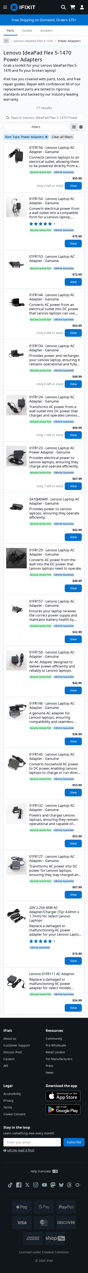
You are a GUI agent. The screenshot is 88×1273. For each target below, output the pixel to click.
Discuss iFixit (12, 1052)
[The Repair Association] (78, 1184)
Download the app (61, 1085)
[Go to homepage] (24, 7)
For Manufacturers (59, 1059)
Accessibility (12, 1094)
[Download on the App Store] (63, 1096)
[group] (77, 127)
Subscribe (74, 1142)
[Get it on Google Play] (63, 1109)
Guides (27, 30)
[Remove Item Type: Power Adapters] (46, 137)
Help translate (41, 1171)
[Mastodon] (53, 1184)
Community (54, 1038)
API (5, 1066)
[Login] (82, 7)
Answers (46, 30)
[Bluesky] (61, 1185)
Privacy (8, 1100)
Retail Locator (55, 1052)
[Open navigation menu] (5, 7)
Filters (36, 127)
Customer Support (16, 1045)
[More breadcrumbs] (6, 40)
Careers (9, 1059)
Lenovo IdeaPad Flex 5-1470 (33, 41)
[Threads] (69, 1184)
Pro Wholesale (56, 1045)
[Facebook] (18, 1184)
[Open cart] (72, 7)
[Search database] (63, 7)
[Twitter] (27, 1184)
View (73, 186)
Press (49, 1066)
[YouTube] (44, 1184)
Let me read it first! (20, 1150)
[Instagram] (35, 1184)
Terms (7, 1107)
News (50, 1072)
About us (9, 1038)
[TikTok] (10, 1184)
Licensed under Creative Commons (44, 1252)
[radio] (74, 127)
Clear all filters (62, 137)
